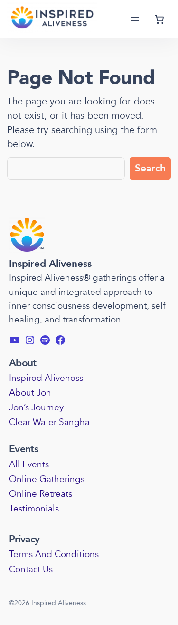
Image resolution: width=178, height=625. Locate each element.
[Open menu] (135, 19)
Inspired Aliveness (50, 264)
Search (150, 168)
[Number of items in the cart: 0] (159, 19)
